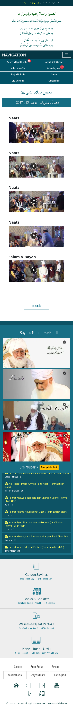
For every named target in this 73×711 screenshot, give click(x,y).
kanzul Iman (54, 80)
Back (36, 305)
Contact (18, 666)
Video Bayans (60, 67)
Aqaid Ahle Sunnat (54, 62)
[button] (36, 353)
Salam (54, 74)
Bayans (55, 666)
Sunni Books (37, 666)
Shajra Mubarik (38, 675)
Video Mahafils (14, 675)
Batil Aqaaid (60, 675)
